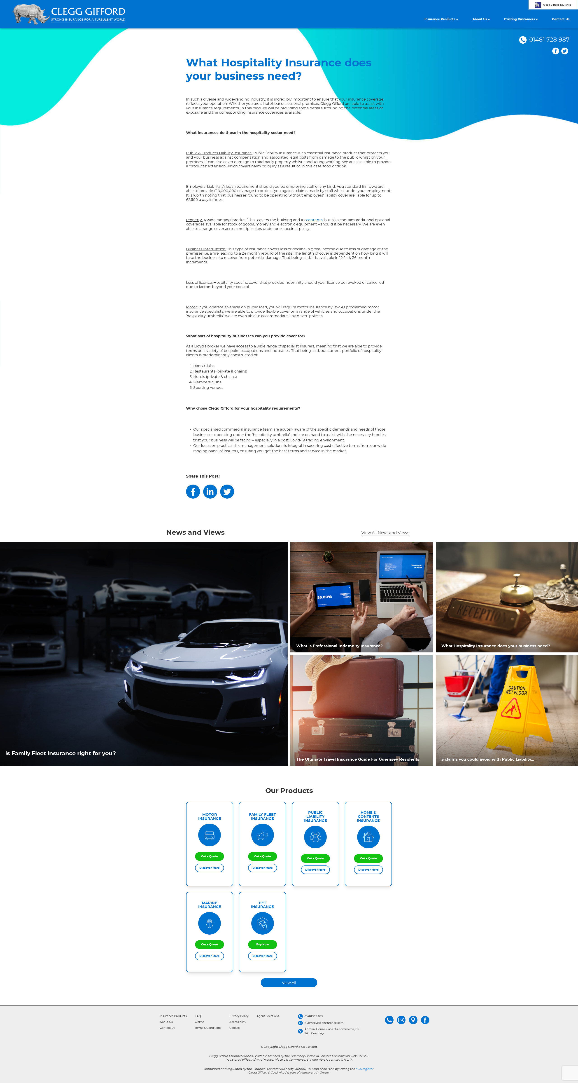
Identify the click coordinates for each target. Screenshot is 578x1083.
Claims (199, 1022)
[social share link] (193, 492)
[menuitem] (442, 19)
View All (289, 983)
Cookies (234, 1028)
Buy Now (262, 944)
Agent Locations (268, 1016)
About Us (480, 19)
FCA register (364, 1069)
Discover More (209, 868)
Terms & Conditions (208, 1028)
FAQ (198, 1016)
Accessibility (237, 1022)
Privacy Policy (239, 1016)
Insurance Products (439, 19)
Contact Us (560, 19)
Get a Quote (209, 856)
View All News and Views (385, 533)
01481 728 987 (549, 40)
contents (314, 220)
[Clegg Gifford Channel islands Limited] (68, 14)
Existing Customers (519, 19)
